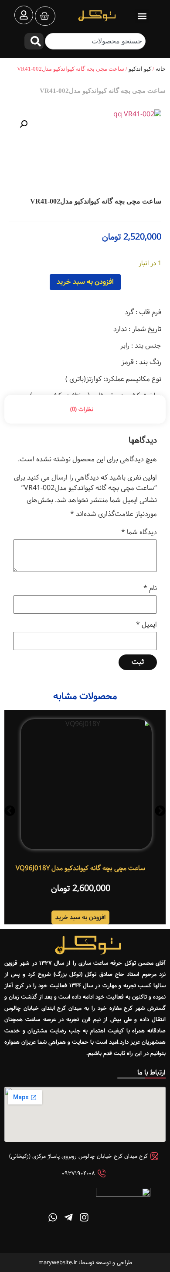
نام (150, 588)
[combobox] (95, 41)
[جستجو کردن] (34, 41)
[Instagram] (84, 1217)
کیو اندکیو (140, 69)
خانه (161, 69)
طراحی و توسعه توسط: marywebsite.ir (85, 1262)
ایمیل (146, 624)
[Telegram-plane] (68, 1217)
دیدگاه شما (139, 532)
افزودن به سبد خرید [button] (80, 917)
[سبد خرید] (45, 16)
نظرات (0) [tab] (81, 409)
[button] (142, 16)
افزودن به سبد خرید (85, 281)
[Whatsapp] (53, 1217)
